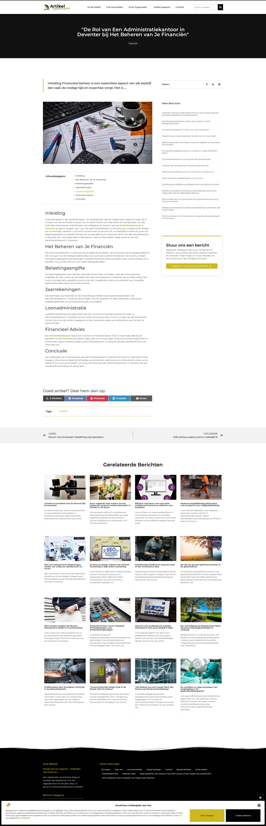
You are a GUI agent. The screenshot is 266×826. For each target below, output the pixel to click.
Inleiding (80, 176)
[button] (259, 805)
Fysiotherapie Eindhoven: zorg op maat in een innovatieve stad (155, 565)
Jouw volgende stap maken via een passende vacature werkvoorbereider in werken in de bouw (110, 505)
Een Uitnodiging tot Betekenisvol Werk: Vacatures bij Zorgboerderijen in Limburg (201, 628)
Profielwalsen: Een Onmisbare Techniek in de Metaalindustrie (64, 688)
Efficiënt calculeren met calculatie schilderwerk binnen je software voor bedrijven (154, 505)
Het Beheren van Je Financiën (91, 179)
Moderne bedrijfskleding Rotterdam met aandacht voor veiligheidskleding (200, 504)
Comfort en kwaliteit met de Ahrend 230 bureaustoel (64, 504)
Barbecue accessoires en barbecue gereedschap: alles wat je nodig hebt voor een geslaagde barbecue (189, 192)
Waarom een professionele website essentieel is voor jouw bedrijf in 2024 (154, 627)
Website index (129, 774)
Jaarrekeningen (84, 187)
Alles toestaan (207, 815)
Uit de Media (94, 7)
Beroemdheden (184, 769)
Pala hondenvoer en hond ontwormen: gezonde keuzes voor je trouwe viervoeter (190, 200)
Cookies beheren (243, 815)
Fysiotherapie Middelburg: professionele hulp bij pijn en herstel (190, 184)
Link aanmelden (114, 7)
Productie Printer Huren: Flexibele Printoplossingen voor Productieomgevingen (107, 628)
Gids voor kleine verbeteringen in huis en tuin (182, 178)
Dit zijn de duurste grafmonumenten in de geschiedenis (201, 565)
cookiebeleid (24, 818)
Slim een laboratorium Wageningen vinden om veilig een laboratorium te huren (63, 566)
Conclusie (80, 199)
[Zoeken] (220, 7)
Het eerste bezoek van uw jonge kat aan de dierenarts (186, 159)
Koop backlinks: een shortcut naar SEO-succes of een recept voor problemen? (175, 774)
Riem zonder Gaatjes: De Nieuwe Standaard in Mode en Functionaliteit (63, 627)
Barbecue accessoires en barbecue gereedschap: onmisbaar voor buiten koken (191, 208)
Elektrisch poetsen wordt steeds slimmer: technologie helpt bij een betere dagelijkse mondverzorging (190, 114)
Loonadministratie (85, 191)
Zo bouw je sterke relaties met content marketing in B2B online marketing (109, 565)
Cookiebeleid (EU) (110, 774)
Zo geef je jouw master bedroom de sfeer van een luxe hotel (189, 136)
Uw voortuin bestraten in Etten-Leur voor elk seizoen (185, 130)
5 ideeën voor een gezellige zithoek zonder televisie (185, 165)
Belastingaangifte (85, 183)
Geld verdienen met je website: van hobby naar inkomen (128, 778)
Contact (180, 7)
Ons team (106, 769)
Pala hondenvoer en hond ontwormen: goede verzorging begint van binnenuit (191, 217)
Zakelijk (133, 43)
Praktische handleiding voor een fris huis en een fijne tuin (188, 172)
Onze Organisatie (138, 7)
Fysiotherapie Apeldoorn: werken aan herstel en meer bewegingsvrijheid (186, 122)
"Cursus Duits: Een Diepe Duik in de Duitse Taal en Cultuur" (108, 688)
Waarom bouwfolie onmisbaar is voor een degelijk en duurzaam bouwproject (191, 143)
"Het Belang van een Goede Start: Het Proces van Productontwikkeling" (154, 688)
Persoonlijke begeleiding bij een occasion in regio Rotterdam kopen (189, 152)
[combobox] (206, 7)
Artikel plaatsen (162, 7)
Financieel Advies (84, 195)
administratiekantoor (60, 335)
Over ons (119, 769)
